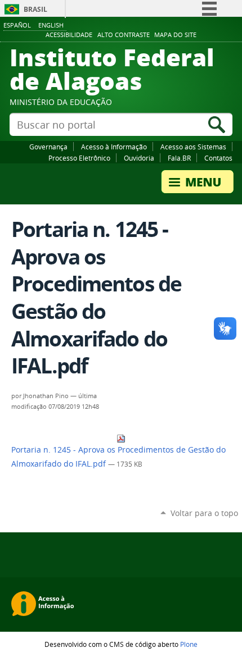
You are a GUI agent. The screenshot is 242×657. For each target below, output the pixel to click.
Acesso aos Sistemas (193, 146)
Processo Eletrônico (79, 157)
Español (17, 25)
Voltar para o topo (204, 513)
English (51, 25)
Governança (48, 146)
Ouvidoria (139, 157)
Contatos (218, 157)
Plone (189, 644)
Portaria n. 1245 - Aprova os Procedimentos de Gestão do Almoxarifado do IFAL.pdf (118, 457)
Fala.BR (179, 157)
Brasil (35, 9)
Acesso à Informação (114, 146)
